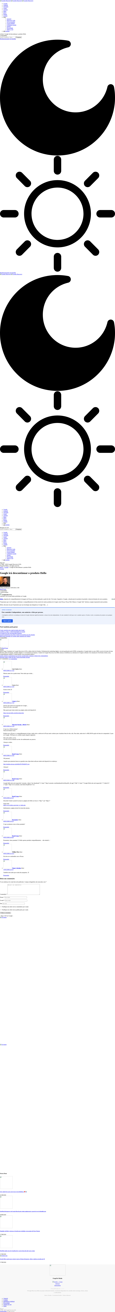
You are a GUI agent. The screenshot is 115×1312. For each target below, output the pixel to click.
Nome (2, 897)
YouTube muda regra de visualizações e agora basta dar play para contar (17, 1250)
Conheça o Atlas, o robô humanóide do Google (12, 631)
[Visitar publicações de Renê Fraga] (5, 586)
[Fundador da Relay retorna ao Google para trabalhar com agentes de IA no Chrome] (6, 1227)
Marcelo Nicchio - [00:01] (19, 724)
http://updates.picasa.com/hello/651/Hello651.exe (16, 764)
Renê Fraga (3, 589)
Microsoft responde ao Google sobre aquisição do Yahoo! (15, 636)
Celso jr (14, 701)
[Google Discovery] (16, 0)
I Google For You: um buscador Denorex (11, 633)
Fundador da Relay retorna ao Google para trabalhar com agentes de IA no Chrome (20, 1231)
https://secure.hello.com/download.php (13, 713)
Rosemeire (15, 819)
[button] (8, 39)
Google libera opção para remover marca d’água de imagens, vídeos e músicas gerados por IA (22, 1259)
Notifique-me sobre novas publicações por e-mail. (15, 910)
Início (1, 567)
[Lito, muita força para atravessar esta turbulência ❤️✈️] (6, 1188)
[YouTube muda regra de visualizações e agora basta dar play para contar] (6, 1247)
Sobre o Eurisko (48, 1295)
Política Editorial (67, 1295)
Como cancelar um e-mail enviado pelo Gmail (12, 630)
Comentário (3, 894)
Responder (6, 676)
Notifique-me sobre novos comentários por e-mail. (15, 906)
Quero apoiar (7, 621)
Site (1, 903)
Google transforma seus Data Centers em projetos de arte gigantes (17, 634)
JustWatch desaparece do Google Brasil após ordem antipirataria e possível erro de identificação (23, 1211)
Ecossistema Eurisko (57, 1295)
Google (6, 567)
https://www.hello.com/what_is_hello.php (14, 805)
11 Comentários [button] (13, 659)
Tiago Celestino (16, 868)
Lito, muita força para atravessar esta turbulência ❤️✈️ (13, 1191)
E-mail (2, 900)
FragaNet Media (3, 1311)
